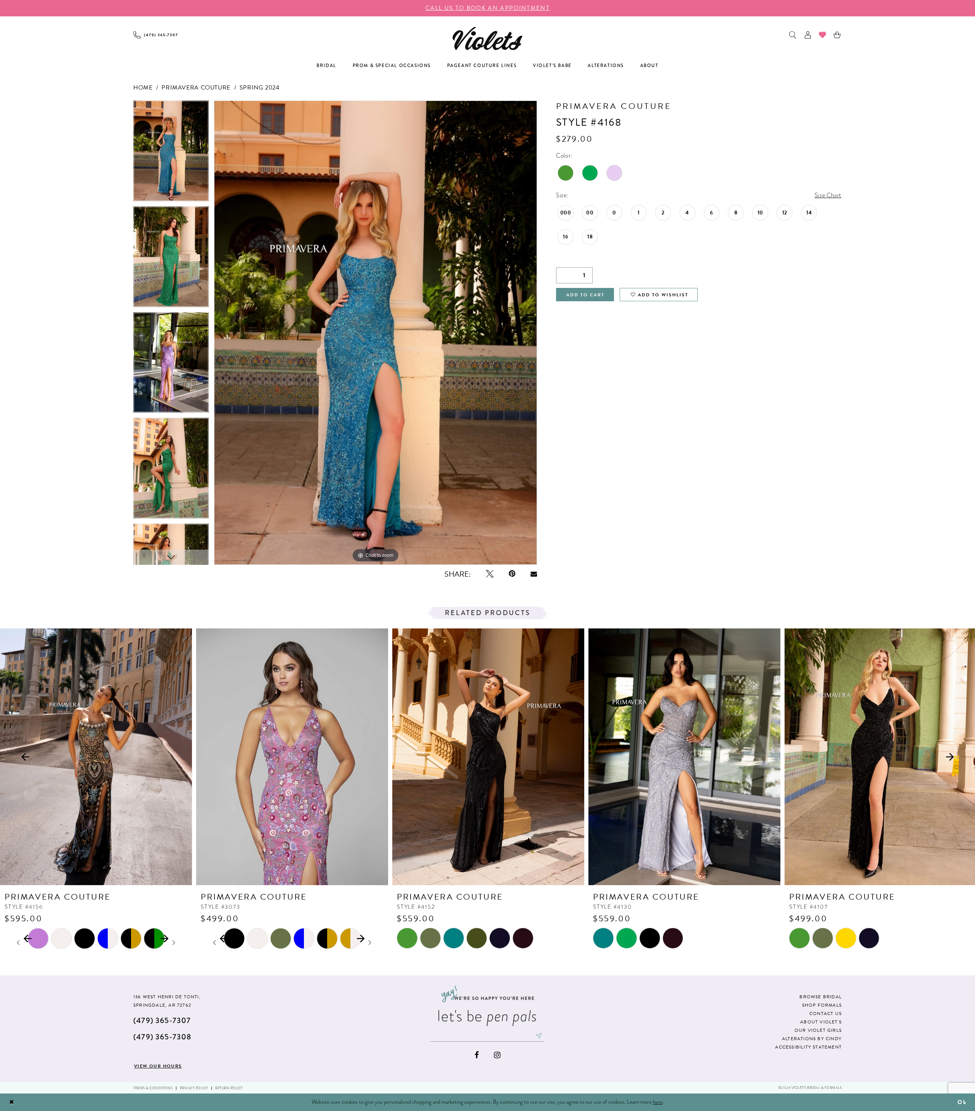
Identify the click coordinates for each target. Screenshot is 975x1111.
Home (142, 87)
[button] (808, 35)
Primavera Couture (195, 87)
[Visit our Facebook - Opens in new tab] (477, 1055)
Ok (962, 1102)
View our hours (158, 1066)
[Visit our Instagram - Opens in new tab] (497, 1055)
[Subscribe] (539, 1035)
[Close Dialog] (12, 1102)
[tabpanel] (171, 153)
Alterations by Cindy (812, 1038)
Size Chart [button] (828, 195)
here (658, 1102)
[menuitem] (156, 35)
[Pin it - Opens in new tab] (512, 573)
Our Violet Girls (818, 1030)
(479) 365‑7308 (162, 1036)
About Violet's (821, 1021)
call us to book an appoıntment (487, 8)
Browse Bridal (820, 996)
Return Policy (229, 1088)
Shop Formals (822, 1005)
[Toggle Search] (793, 35)
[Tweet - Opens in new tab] (490, 573)
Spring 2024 (260, 87)
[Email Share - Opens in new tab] (534, 574)
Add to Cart (585, 294)
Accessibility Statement (808, 1047)
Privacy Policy (194, 1088)
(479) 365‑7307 (162, 1020)
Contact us (825, 1013)
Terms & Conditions (153, 1088)
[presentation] (96, 756)
